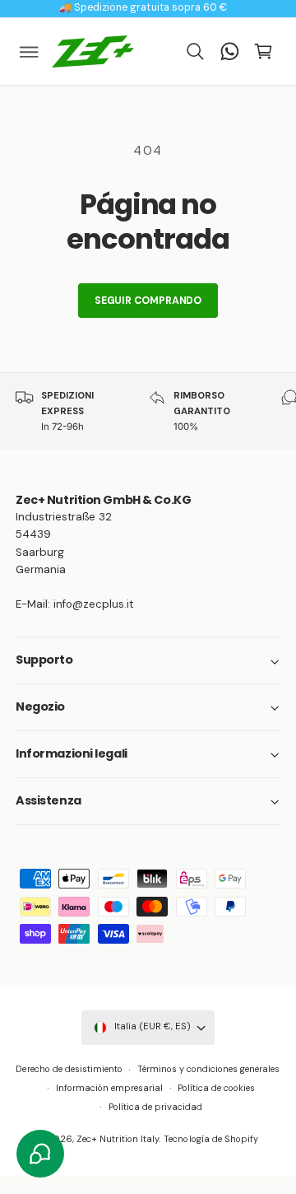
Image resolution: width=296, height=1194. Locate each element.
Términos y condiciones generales (208, 1069)
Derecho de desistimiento (69, 1069)
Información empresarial (109, 1088)
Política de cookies (216, 1088)
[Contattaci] (229, 51)
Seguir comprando (148, 300)
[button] (29, 51)
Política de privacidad (155, 1106)
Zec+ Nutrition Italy (117, 1139)
